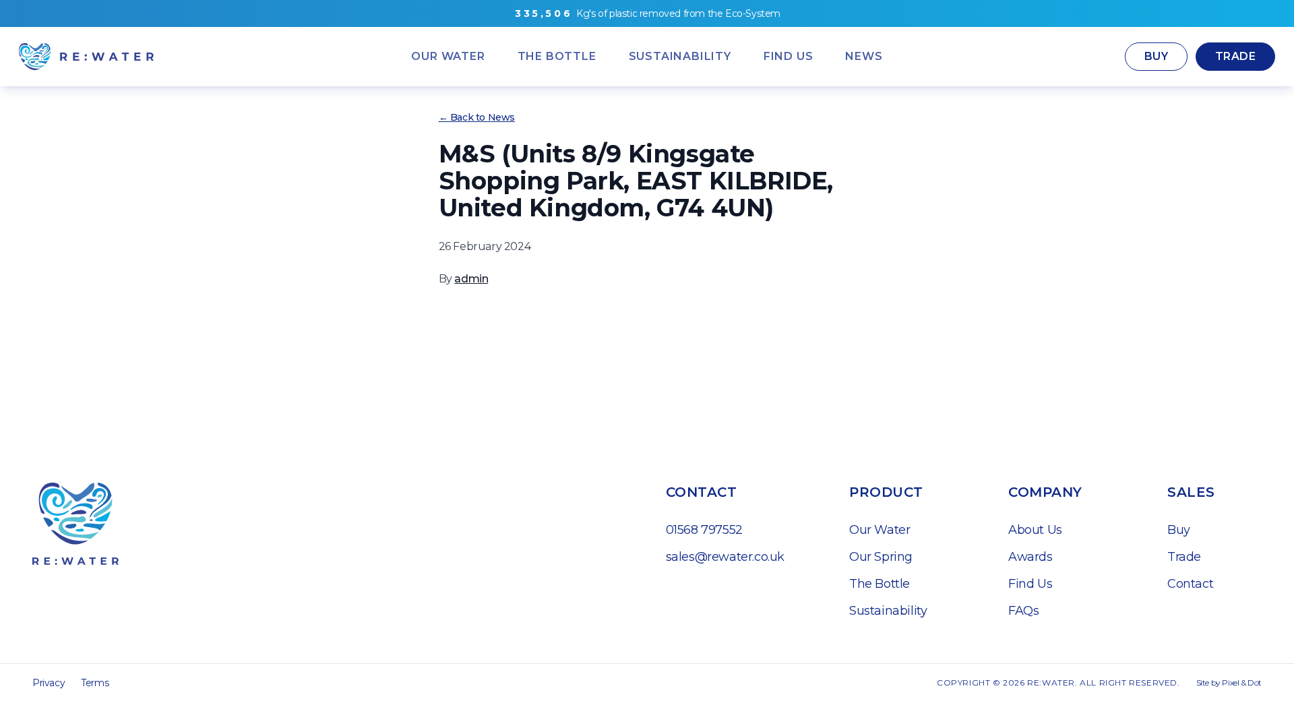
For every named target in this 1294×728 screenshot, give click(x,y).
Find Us (1030, 583)
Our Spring (881, 556)
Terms (95, 683)
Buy (1156, 56)
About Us (1035, 529)
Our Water (879, 529)
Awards (1030, 556)
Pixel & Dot (1242, 682)
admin (471, 278)
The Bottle (879, 583)
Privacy (48, 683)
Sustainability (888, 610)
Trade (1235, 56)
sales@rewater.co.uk (725, 556)
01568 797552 (704, 529)
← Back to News (477, 117)
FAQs (1023, 610)
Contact (1190, 583)
